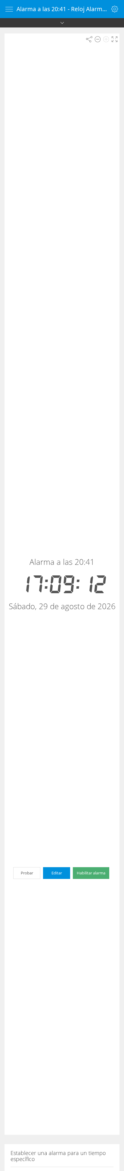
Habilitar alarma (91, 873)
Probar (27, 873)
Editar (56, 873)
